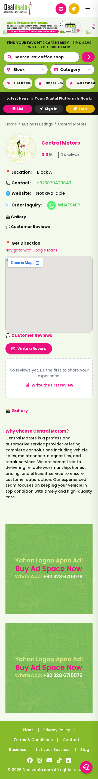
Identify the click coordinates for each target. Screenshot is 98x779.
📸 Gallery (15, 217)
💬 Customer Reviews (27, 226)
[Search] (88, 57)
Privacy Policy (56, 730)
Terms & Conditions (33, 739)
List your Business (53, 749)
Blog (84, 749)
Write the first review (52, 385)
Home (11, 124)
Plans (28, 730)
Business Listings (37, 124)
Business (17, 749)
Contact (71, 739)
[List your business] (61, 8)
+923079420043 (53, 183)
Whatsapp (69, 205)
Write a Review (32, 348)
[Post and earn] (74, 8)
